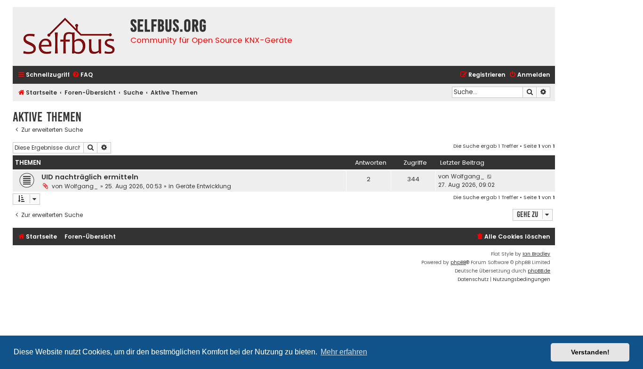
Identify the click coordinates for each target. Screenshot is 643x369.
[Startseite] (69, 36)
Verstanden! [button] (590, 352)
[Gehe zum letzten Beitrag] (490, 176)
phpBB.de (539, 270)
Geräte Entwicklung (203, 186)
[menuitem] (82, 75)
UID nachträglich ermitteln (89, 177)
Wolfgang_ (81, 186)
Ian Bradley (536, 253)
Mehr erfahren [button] (344, 352)
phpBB (458, 262)
